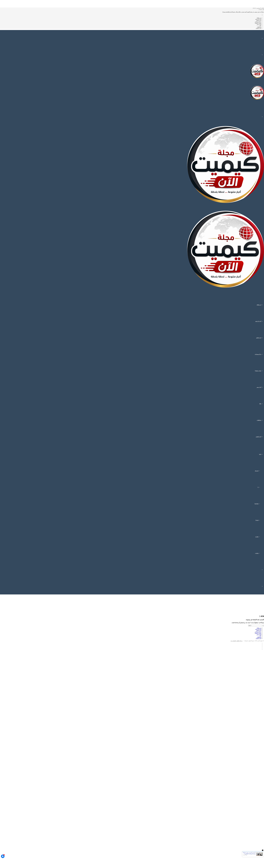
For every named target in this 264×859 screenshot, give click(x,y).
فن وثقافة (259, 17)
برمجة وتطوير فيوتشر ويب (237, 640)
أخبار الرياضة (258, 19)
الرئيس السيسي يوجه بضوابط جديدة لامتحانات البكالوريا (251, 12)
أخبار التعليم (258, 28)
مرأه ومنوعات (258, 21)
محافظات (259, 27)
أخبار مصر (259, 24)
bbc (260, 25)
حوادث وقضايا (258, 23)
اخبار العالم (258, 20)
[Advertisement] (132, 4)
